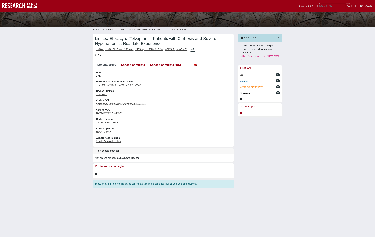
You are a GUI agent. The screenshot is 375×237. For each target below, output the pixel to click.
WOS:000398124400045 (109, 113)
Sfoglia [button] (309, 6)
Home (300, 6)
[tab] (187, 65)
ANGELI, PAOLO (176, 49)
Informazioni (249, 37)
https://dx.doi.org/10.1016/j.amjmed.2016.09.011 (121, 104)
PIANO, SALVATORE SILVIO (114, 49)
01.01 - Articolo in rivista (176, 29)
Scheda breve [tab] (106, 64)
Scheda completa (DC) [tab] (165, 64)
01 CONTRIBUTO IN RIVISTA (145, 29)
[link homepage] (21, 6)
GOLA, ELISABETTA (149, 49)
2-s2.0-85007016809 (107, 122)
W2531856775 (103, 132)
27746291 (101, 94)
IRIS (95, 29)
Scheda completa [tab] (133, 64)
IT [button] (355, 6)
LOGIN (368, 6)
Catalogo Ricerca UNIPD (113, 29)
